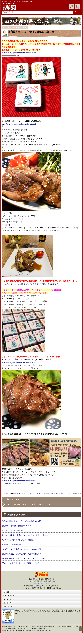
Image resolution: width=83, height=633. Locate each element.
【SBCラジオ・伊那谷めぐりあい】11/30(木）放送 (21, 549)
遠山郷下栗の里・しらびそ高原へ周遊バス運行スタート (23, 554)
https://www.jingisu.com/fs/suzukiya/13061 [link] (19, 53)
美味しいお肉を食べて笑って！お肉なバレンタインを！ (29, 504)
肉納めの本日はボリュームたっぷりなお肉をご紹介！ (22, 521)
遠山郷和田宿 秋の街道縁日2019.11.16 (16, 526)
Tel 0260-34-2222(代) (41, 583)
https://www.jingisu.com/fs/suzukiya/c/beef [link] (19, 481)
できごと (38, 493)
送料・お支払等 (8, 596)
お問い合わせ (8, 606)
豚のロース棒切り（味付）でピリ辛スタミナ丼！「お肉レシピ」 (27, 558)
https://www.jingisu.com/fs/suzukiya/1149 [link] (18, 363)
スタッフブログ (8, 599)
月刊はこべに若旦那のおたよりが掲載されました (21, 563)
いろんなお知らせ (52, 493)
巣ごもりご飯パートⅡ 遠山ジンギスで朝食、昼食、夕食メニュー (26, 535)
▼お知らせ (31, 493)
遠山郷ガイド (8, 603)
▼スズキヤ (61, 493)
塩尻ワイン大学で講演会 (11, 544)
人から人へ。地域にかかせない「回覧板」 (18, 540)
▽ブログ (43, 493)
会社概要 (6, 592)
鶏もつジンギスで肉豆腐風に (13, 530)
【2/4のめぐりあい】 (14, 499)
